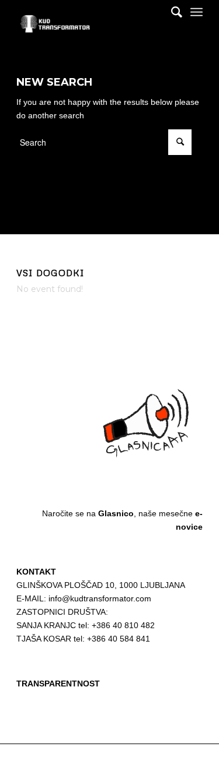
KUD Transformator (84, 759)
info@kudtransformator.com (99, 598)
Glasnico (116, 513)
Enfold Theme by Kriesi (150, 759)
